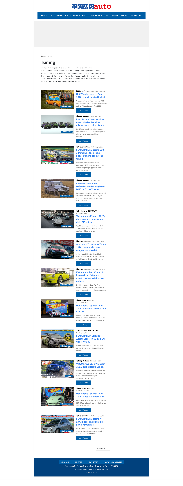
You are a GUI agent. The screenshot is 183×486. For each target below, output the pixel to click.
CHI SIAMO (65, 462)
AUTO (67, 15)
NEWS (58, 15)
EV (51, 15)
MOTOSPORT (96, 15)
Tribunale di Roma (102, 466)
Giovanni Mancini (85, 147)
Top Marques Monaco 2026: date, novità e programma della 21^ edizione (90, 219)
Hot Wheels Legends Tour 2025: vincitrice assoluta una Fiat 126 (91, 308)
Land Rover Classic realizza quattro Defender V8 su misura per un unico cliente (90, 122)
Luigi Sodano (83, 116)
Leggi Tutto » (83, 110)
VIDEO (114, 15)
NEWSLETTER (93, 462)
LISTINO (133, 15)
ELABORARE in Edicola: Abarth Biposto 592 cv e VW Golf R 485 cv (90, 339)
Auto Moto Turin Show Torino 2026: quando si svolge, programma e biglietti (91, 247)
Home (44, 56)
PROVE (75, 15)
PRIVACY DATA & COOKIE (113, 462)
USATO (123, 15)
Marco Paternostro (86, 91)
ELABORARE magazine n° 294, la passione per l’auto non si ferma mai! (89, 422)
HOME (43, 15)
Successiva (101, 448)
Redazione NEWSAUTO (88, 211)
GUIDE (84, 15)
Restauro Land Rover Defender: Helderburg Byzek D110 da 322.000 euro (91, 186)
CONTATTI (78, 462)
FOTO (107, 15)
